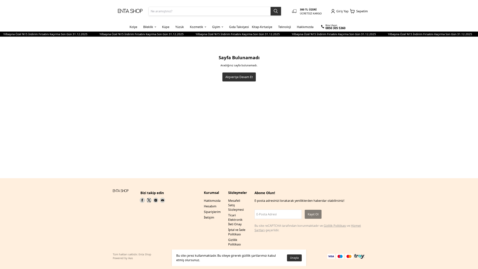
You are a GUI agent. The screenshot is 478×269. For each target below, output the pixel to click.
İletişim (209, 217)
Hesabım (210, 206)
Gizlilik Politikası (335, 226)
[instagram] (155, 200)
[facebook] (142, 200)
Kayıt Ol (313, 214)
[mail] (162, 200)
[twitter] (149, 200)
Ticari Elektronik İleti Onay (235, 219)
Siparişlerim (212, 212)
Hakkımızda (212, 201)
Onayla (294, 257)
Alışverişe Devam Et (239, 77)
